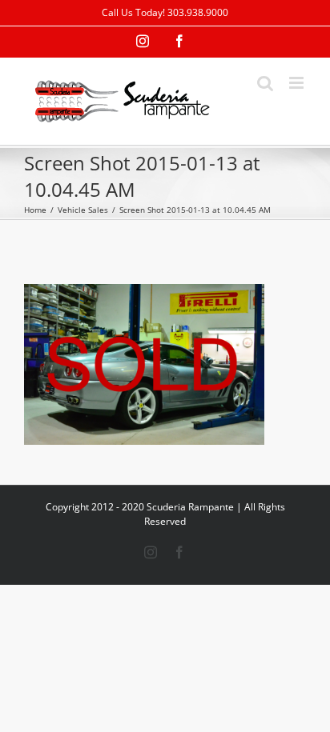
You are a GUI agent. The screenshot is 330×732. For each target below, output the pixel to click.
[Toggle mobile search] (265, 82)
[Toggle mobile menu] (297, 82)
